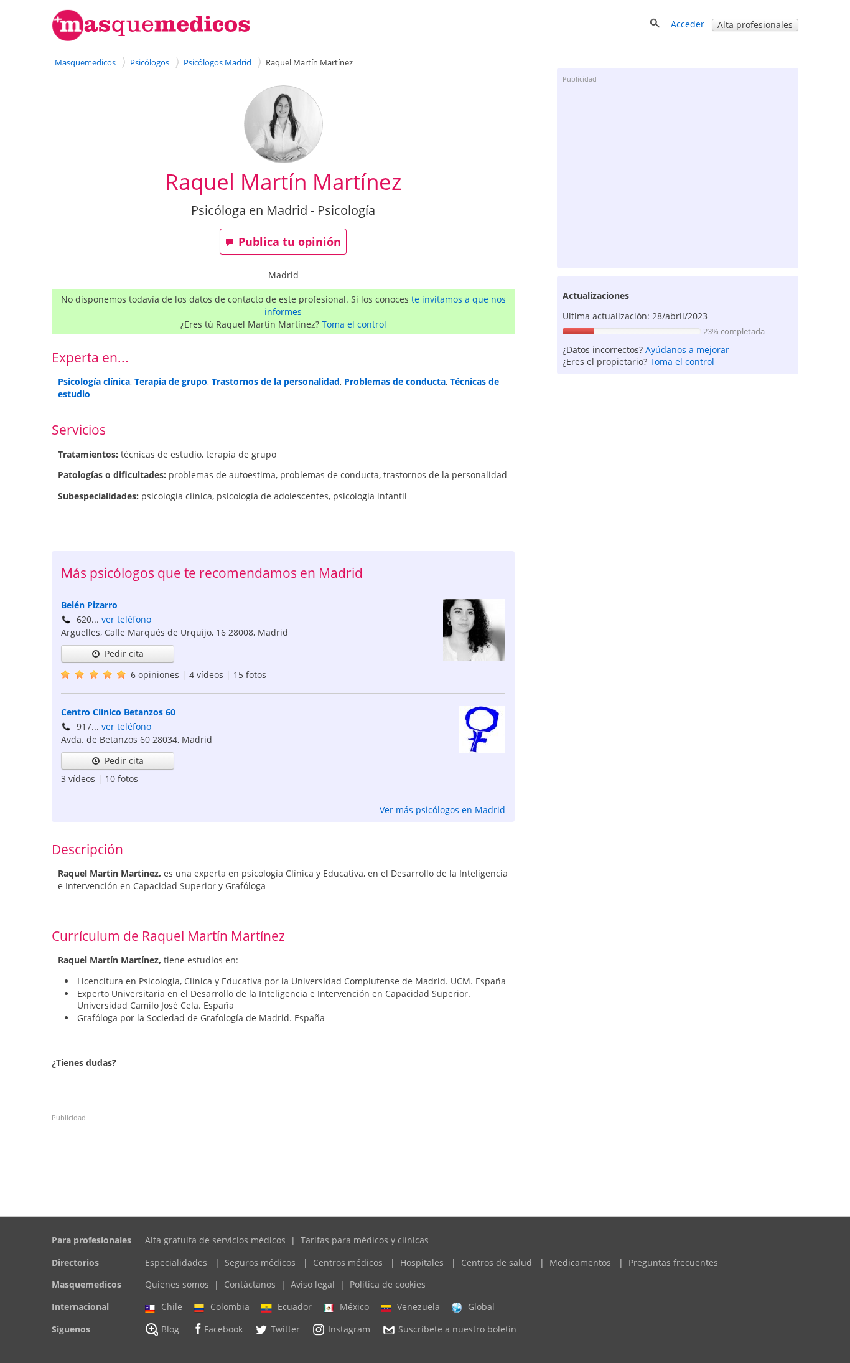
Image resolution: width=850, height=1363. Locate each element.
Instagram (349, 1329)
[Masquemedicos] (151, 38)
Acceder (687, 24)
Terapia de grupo (170, 381)
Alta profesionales (755, 25)
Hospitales (422, 1262)
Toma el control (354, 324)
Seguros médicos (260, 1262)
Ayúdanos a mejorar (687, 350)
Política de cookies (388, 1284)
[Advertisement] (678, 175)
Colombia (230, 1307)
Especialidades (176, 1262)
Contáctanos (250, 1284)
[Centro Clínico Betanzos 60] (482, 749)
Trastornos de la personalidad (276, 381)
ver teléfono (126, 619)
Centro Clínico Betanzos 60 (118, 712)
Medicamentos (580, 1262)
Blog (170, 1329)
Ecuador (295, 1307)
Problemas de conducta (395, 381)
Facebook (223, 1329)
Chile (171, 1307)
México (354, 1307)
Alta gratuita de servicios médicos (215, 1240)
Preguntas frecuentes (673, 1262)
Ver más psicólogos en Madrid (442, 810)
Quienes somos (177, 1284)
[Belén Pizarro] (474, 658)
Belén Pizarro (89, 605)
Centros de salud (496, 1262)
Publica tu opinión (289, 241)
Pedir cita (124, 653)
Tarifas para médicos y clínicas (365, 1240)
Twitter (285, 1329)
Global (481, 1307)
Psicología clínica (94, 381)
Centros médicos (348, 1262)
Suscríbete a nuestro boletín (457, 1329)
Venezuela (418, 1307)
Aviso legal (313, 1284)
